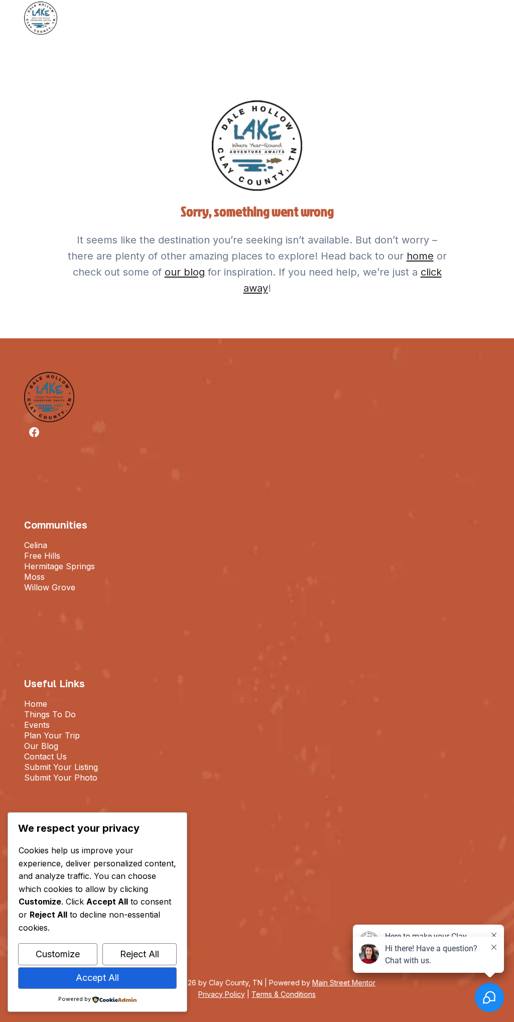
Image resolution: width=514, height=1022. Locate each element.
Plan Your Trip (52, 735)
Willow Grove (49, 587)
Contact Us (45, 756)
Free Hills (42, 556)
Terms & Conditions (283, 994)
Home (35, 704)
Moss (34, 577)
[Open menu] (483, 18)
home (420, 256)
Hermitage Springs (59, 566)
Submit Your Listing (61, 767)
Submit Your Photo (60, 778)
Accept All (97, 977)
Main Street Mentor (343, 982)
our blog (185, 272)
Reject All (139, 954)
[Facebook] (34, 432)
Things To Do (50, 714)
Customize (58, 954)
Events (37, 725)
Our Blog (41, 746)
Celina (35, 545)
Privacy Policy (221, 994)
